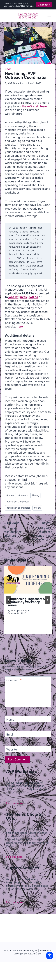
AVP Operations (16, 83)
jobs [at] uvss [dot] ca (23, 297)
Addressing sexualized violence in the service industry (41, 531)
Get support (44, 4)
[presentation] (28, 580)
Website (11, 749)
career (10, 495)
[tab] (22, 636)
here (11, 258)
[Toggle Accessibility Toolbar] (50, 955)
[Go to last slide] (8, 600)
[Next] (47, 600)
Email (9, 734)
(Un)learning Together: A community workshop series (26, 602)
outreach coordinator (18, 507)
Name (10, 719)
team (37, 507)
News (8, 69)
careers (23, 495)
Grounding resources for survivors (12, 529)
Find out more (14, 803)
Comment (14, 680)
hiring (35, 495)
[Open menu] (49, 16)
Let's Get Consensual (18, 501)
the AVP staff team (34, 106)
